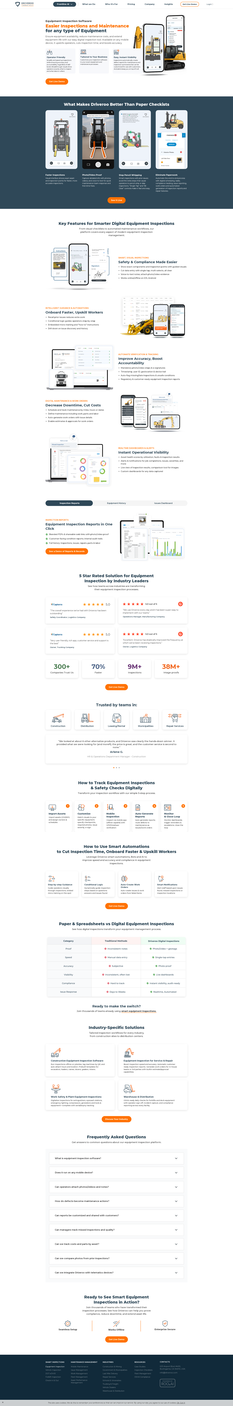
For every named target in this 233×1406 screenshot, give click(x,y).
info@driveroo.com (168, 1372)
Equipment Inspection (55, 1367)
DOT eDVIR (51, 1373)
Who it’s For (111, 4)
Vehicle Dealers (109, 1387)
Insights (168, 4)
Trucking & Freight (110, 1384)
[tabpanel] (116, 749)
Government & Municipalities (115, 1370)
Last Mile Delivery (110, 1373)
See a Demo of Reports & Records (67, 551)
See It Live (116, 200)
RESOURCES (139, 1362)
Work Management (79, 1373)
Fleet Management (79, 1377)
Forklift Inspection (53, 1377)
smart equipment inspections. (138, 1011)
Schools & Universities (112, 1380)
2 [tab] (116, 767)
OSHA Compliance (142, 1377)
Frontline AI (63, 4)
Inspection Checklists (143, 1370)
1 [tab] (113, 767)
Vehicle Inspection (53, 1370)
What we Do (88, 4)
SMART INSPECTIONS (55, 1362)
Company (150, 4)
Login (209, 4)
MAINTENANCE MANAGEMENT (84, 1362)
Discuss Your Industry (116, 1119)
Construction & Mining (112, 1367)
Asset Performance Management (79, 1381)
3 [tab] (119, 767)
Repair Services (109, 1377)
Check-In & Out (52, 1380)
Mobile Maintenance (79, 1367)
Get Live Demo (190, 4)
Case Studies (139, 1367)
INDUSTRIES (108, 1362)
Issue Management (79, 1370)
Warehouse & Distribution (113, 1391)
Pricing (131, 4)
